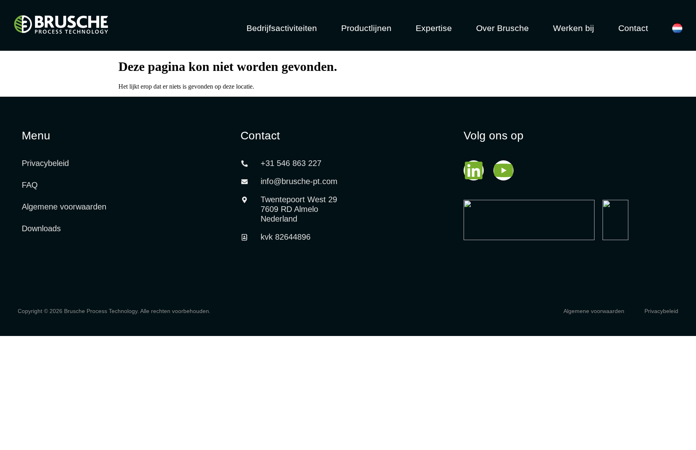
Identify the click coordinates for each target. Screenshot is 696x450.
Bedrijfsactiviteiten (281, 28)
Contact (633, 28)
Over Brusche (502, 28)
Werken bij (573, 28)
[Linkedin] (474, 170)
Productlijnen (366, 28)
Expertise (434, 28)
